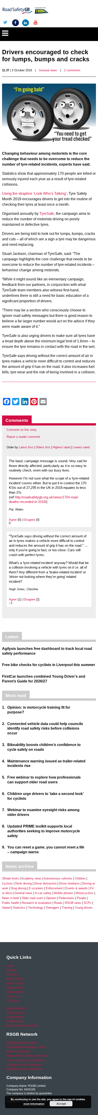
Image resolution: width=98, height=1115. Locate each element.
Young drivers (84, 907)
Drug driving (18, 888)
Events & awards (76, 888)
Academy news (31, 878)
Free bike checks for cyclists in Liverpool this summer (48, 665)
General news (48, 70)
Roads (58, 903)
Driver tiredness (69, 883)
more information (33, 1103)
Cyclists (7, 883)
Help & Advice (15, 978)
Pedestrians (66, 898)
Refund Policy (15, 1021)
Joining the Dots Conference (24, 1064)
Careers (11, 970)
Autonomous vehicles (58, 878)
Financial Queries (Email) (22, 1025)
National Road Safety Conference (27, 1055)
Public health (10, 903)
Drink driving (23, 883)
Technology (35, 907)
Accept (61, 1104)
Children (80, 878)
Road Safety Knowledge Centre (26, 1047)
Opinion (51, 898)
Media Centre (14, 983)
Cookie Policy (14, 1017)
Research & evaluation (37, 903)
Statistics (19, 907)
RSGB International (18, 1051)
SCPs (87, 903)
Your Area (12, 996)
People (81, 898)
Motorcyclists (84, 893)
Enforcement (54, 888)
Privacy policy (14, 1012)
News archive (14, 987)
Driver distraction (45, 883)
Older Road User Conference (24, 1069)
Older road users (33, 898)
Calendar (12, 974)
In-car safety (43, 893)
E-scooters (36, 888)
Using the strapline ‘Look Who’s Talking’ (34, 193)
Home (10, 965)
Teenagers (52, 907)
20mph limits (10, 878)
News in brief (10, 898)
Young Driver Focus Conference (26, 1060)
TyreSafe (46, 213)
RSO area (12, 1000)
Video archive (14, 992)
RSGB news (73, 903)
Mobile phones (63, 893)
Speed (6, 907)
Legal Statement (16, 1008)
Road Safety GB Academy (22, 1042)
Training (67, 907)
